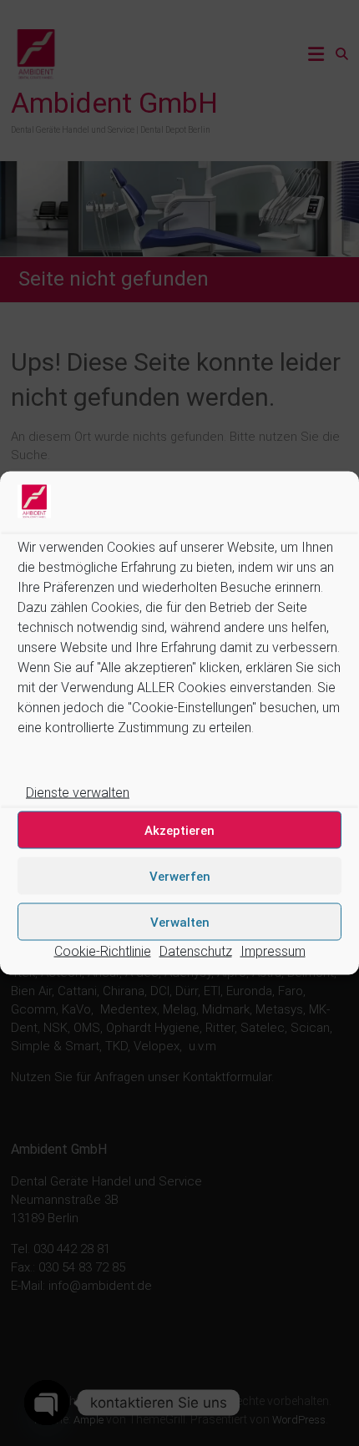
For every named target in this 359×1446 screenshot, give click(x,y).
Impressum (273, 951)
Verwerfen (179, 875)
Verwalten (180, 921)
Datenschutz (195, 951)
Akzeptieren (179, 829)
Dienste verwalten (77, 793)
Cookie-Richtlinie (102, 951)
